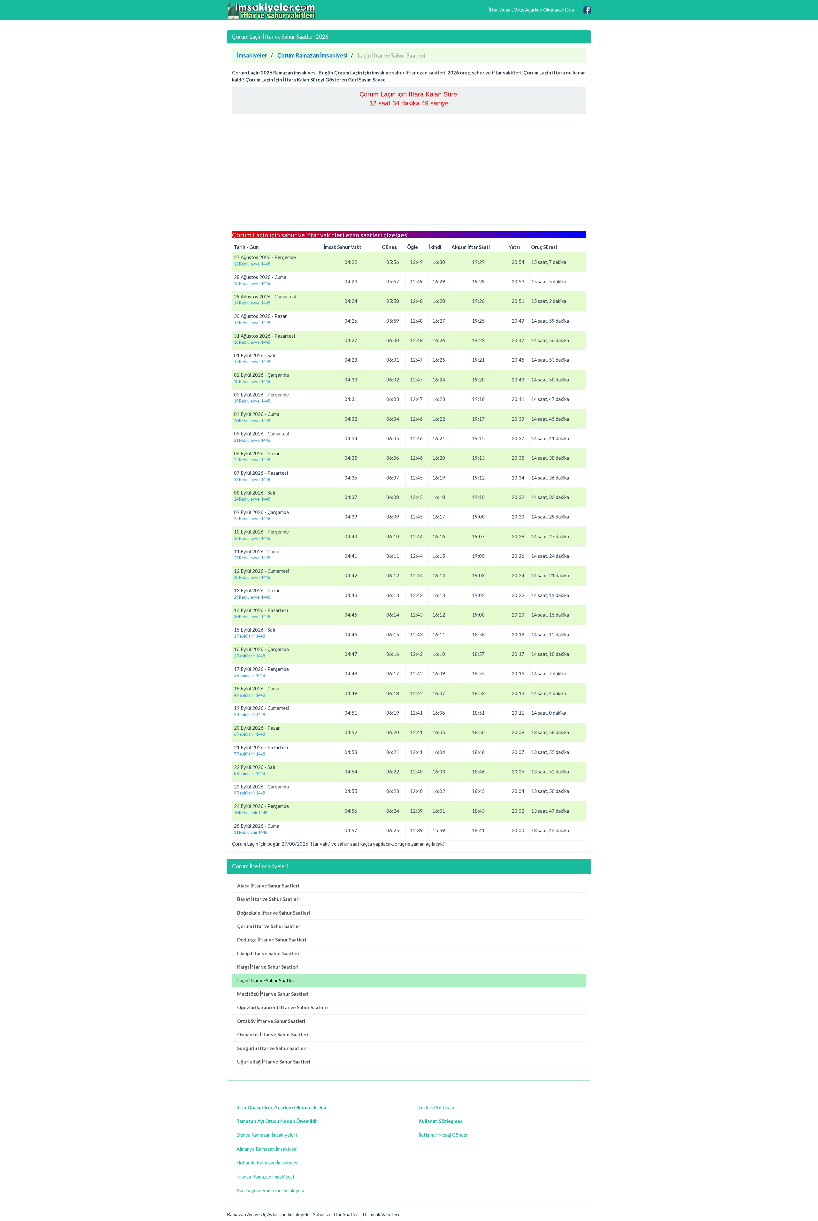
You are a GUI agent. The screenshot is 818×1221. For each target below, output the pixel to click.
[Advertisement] (409, 173)
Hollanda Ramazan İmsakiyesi (267, 1162)
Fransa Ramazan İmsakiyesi (265, 1176)
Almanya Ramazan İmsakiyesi (266, 1149)
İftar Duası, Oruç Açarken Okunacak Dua (531, 9)
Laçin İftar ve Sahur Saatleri (266, 980)
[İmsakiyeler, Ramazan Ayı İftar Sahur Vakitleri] (271, 9)
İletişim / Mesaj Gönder (443, 1135)
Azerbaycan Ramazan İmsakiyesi (270, 1190)
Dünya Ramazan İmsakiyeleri (266, 1135)
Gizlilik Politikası (436, 1107)
